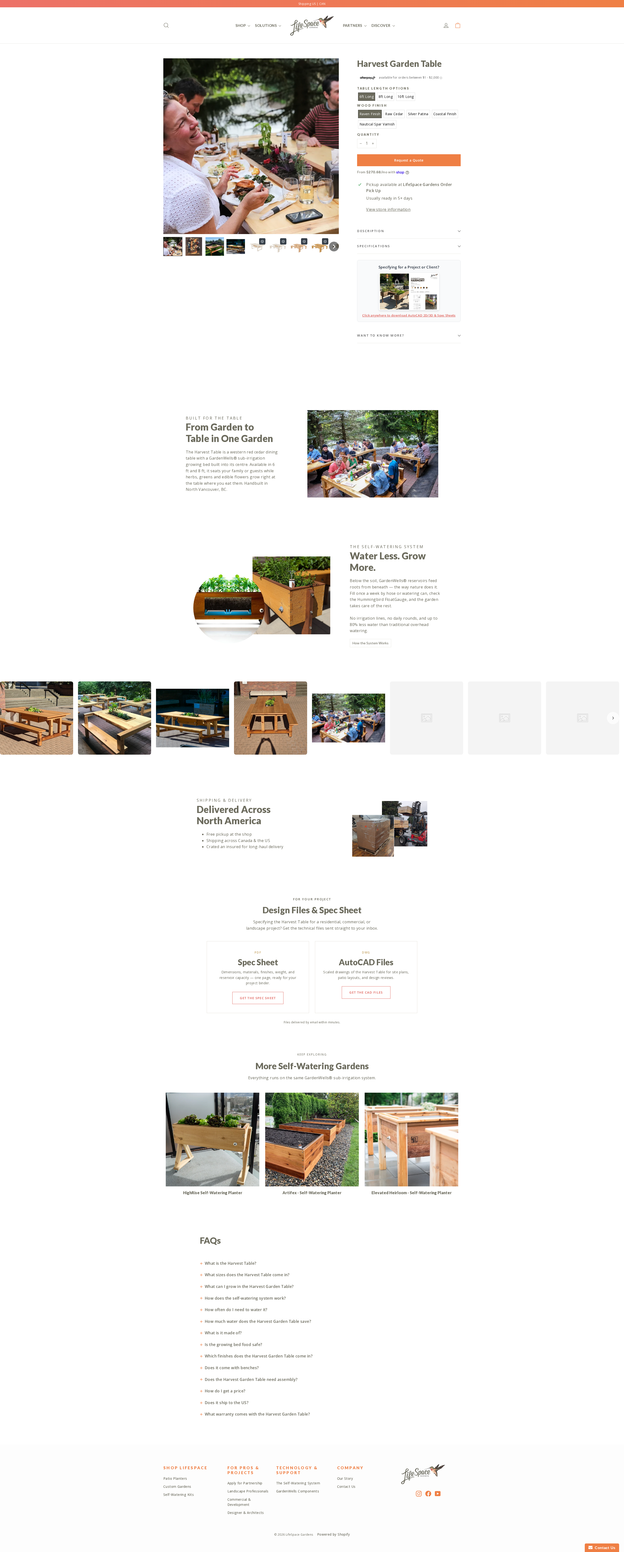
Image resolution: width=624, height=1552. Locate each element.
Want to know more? (380, 335)
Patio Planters (175, 1478)
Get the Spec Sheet (258, 998)
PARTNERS (353, 25)
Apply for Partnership (245, 1483)
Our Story (345, 1478)
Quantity (368, 134)
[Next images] (613, 718)
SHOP (240, 25)
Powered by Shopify (333, 1534)
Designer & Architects (245, 1513)
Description (370, 231)
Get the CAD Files (366, 992)
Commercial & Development (239, 1502)
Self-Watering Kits (178, 1494)
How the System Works (370, 643)
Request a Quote (408, 160)
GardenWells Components (297, 1491)
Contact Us (346, 1486)
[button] (172, 246)
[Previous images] (11, 718)
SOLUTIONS (266, 25)
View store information (388, 209)
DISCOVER (381, 25)
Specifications (373, 246)
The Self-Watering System (298, 1483)
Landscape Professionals (248, 1491)
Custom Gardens (177, 1486)
